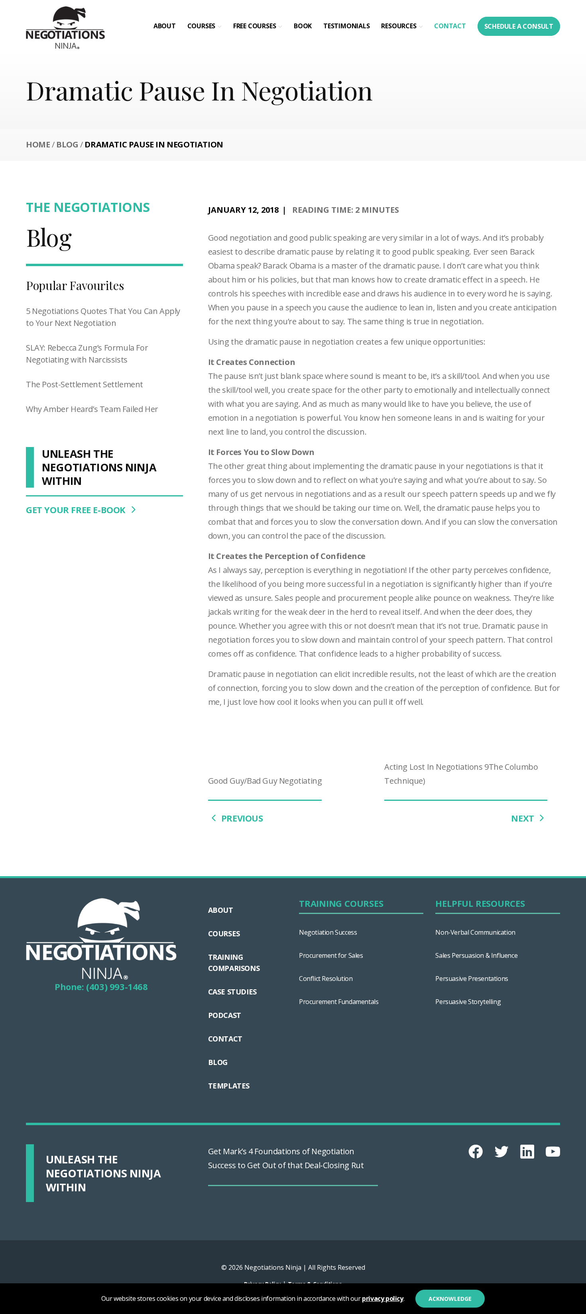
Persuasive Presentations (471, 978)
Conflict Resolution (325, 978)
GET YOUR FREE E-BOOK (77, 510)
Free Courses (254, 26)
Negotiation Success (328, 932)
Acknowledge (450, 1298)
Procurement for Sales (331, 955)
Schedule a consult (518, 26)
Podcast (224, 1015)
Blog (67, 144)
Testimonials (346, 26)
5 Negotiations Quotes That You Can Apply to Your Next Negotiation (103, 317)
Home (38, 144)
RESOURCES (398, 26)
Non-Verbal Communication (475, 932)
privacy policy (382, 1298)
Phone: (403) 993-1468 (101, 986)
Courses (201, 26)
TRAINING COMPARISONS (234, 962)
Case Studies (232, 991)
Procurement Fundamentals (338, 1001)
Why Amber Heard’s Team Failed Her (92, 409)
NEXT (523, 818)
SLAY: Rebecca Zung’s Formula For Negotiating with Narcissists (87, 353)
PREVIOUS (241, 818)
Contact (450, 26)
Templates (229, 1085)
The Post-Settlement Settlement (84, 384)
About (164, 26)
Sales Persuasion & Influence (476, 955)
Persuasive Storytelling (468, 1001)
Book (303, 26)
